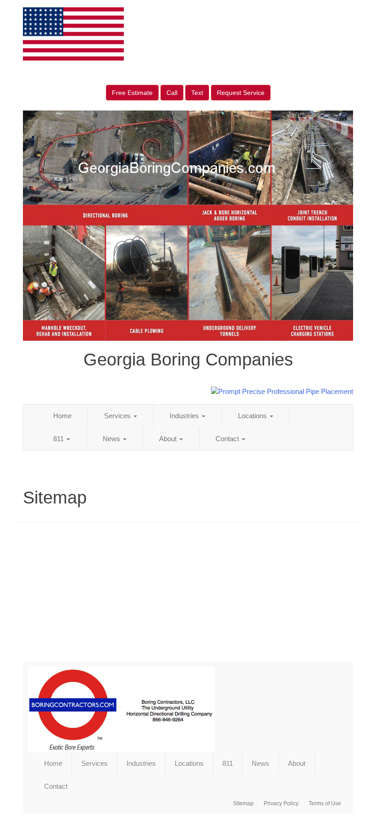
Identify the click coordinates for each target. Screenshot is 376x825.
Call (171, 92)
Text (197, 92)
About (168, 439)
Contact (228, 439)
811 (59, 439)
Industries (185, 416)
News (112, 439)
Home (62, 416)
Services (118, 416)
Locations (253, 416)
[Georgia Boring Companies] (188, 709)
